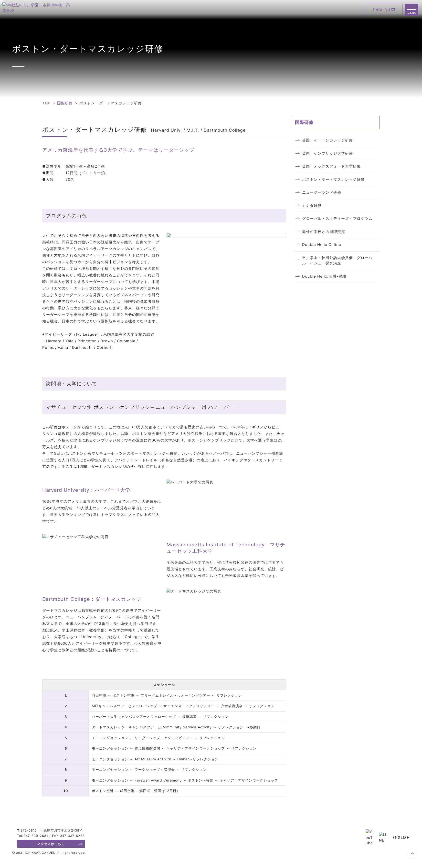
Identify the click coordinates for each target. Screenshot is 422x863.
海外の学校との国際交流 (323, 231)
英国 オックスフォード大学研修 (331, 166)
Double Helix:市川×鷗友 (324, 276)
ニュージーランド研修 (321, 192)
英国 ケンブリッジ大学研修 (327, 153)
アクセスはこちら (51, 844)
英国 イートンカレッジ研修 (327, 140)
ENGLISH (381, 10)
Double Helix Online (321, 244)
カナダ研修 (312, 205)
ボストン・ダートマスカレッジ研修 (333, 179)
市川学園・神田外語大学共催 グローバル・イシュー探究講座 (337, 260)
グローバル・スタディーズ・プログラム (337, 218)
